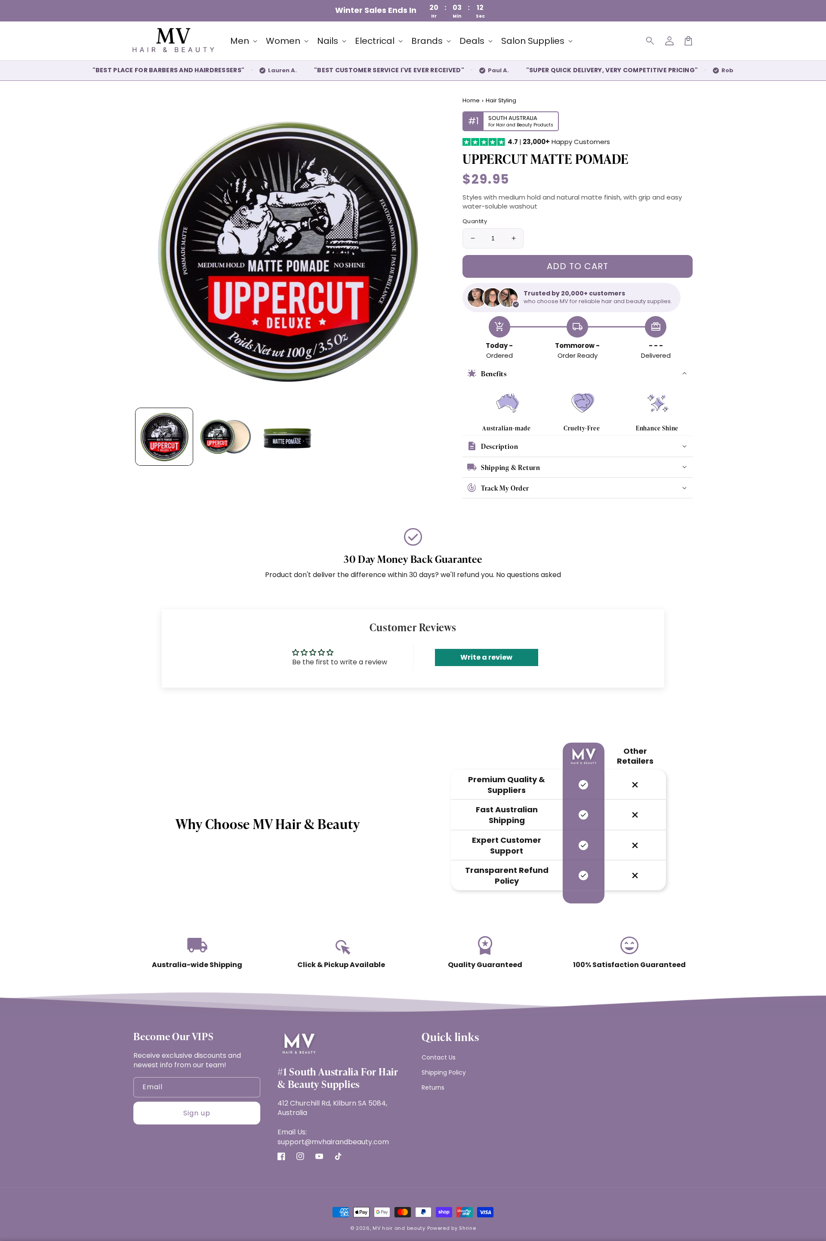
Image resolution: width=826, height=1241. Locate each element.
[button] (650, 40)
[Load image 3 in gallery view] (287, 436)
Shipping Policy (444, 1072)
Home (471, 100)
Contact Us (439, 1057)
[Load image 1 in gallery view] (164, 436)
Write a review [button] (486, 657)
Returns (433, 1087)
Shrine (467, 1228)
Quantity (474, 221)
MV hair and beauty (399, 1228)
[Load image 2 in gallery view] (225, 436)
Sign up (196, 1113)
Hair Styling (501, 100)
